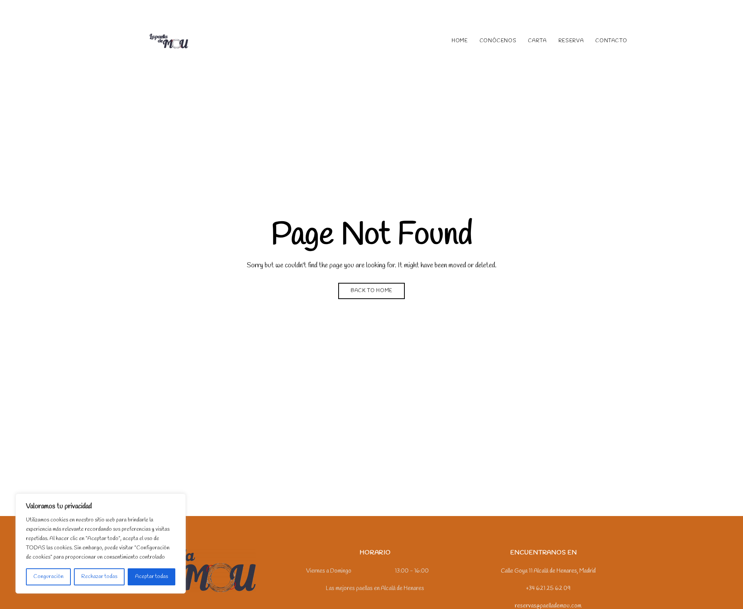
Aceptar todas (151, 576)
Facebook (381, 604)
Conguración (48, 576)
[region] (100, 544)
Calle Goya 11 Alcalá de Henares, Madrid (162, 10)
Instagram (368, 604)
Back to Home (371, 290)
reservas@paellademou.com (604, 10)
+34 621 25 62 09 (533, 10)
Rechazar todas (99, 576)
